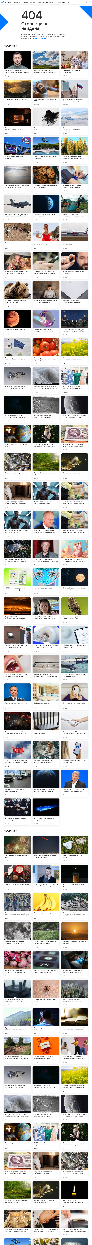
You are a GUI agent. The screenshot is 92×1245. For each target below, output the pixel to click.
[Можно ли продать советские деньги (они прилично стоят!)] (74, 438)
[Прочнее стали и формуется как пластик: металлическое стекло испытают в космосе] (17, 466)
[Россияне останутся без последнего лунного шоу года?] (17, 409)
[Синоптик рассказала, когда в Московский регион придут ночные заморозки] (17, 553)
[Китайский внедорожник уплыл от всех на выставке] (74, 668)
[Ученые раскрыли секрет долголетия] (74, 64)
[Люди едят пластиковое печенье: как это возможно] (46, 179)
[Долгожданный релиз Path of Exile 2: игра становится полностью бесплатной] (17, 725)
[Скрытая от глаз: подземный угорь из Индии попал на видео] (17, 869)
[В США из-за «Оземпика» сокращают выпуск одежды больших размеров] (74, 380)
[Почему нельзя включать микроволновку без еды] (17, 121)
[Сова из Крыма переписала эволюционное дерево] (74, 610)
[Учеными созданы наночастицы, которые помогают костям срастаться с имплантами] (17, 668)
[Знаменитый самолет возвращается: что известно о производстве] (74, 208)
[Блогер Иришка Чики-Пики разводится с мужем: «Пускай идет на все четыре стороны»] (46, 610)
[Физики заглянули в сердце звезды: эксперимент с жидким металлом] (46, 668)
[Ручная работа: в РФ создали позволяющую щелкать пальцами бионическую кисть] (74, 725)
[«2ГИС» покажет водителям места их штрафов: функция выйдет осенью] (17, 581)
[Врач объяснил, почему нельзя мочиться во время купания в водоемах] (46, 840)
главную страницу (41, 38)
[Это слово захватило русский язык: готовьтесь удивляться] (74, 1165)
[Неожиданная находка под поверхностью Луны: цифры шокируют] (17, 1079)
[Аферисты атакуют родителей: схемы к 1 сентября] (46, 869)
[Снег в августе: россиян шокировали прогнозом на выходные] (74, 1136)
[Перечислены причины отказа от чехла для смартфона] (74, 696)
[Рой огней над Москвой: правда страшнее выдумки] (46, 993)
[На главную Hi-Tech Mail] (8, 2)
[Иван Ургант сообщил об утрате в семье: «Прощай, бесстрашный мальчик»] (46, 1021)
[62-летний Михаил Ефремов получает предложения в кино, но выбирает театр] (46, 553)
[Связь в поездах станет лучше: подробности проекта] (17, 955)
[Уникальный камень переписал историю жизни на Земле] (17, 93)
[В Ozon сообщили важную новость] (17, 150)
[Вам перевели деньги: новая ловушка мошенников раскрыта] (46, 265)
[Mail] (2, 2)
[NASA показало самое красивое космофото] (74, 869)
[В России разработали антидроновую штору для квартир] (74, 294)
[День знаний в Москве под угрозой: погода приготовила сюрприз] (46, 438)
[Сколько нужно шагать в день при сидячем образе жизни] (46, 1079)
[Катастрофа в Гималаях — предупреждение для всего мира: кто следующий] (74, 1050)
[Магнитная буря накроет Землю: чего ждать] (74, 1079)
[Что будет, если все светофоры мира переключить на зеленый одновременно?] (46, 927)
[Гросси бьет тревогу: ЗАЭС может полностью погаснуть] (17, 696)
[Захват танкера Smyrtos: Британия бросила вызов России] (17, 179)
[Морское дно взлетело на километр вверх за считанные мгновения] (46, 64)
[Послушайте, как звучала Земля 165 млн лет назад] (46, 466)
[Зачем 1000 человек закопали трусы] (74, 993)
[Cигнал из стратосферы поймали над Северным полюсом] (74, 121)
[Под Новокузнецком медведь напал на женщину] (17, 294)
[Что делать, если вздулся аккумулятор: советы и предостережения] (74, 927)
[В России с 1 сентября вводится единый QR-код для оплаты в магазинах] (46, 1108)
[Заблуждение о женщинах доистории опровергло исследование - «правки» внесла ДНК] (46, 409)
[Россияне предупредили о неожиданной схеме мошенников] (74, 553)
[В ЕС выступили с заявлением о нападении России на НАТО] (17, 351)
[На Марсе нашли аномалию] (17, 323)
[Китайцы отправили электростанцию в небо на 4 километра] (74, 898)
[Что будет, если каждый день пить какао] (17, 1021)
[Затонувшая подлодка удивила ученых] (17, 993)
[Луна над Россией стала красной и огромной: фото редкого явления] (74, 581)
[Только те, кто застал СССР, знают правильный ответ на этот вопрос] (17, 1050)
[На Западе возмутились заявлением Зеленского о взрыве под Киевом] (17, 64)
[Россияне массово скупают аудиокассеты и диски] (46, 1194)
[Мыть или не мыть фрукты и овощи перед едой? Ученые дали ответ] (74, 495)
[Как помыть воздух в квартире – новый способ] (46, 581)
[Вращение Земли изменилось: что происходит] (46, 208)
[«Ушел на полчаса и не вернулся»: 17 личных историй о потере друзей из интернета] (46, 294)
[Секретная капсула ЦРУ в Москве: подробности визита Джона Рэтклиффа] (17, 208)
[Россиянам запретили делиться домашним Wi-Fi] (46, 725)
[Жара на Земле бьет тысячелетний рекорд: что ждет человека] (17, 610)
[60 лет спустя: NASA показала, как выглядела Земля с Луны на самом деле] (74, 409)
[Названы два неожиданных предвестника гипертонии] (74, 179)
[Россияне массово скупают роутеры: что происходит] (17, 1136)
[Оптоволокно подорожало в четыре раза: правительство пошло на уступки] (46, 811)
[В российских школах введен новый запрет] (17, 811)
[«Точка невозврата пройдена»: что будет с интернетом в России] (74, 323)
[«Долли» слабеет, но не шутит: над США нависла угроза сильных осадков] (46, 380)
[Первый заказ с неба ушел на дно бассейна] (46, 150)
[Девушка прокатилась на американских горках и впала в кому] (17, 927)
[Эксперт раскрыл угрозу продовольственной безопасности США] (46, 955)
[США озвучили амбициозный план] (17, 898)
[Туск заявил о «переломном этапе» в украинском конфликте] (46, 524)
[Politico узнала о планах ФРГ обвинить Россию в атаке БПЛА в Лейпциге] (74, 840)
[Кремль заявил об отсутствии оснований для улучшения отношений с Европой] (74, 783)
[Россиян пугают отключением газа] (46, 1165)
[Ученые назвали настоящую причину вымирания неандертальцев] (74, 466)
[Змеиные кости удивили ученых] (17, 236)
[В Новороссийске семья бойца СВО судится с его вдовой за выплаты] (46, 93)
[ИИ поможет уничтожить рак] (74, 955)
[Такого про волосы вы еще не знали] (46, 121)
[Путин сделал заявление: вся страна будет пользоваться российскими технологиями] (74, 1108)
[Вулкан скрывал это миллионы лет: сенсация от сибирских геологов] (17, 1165)
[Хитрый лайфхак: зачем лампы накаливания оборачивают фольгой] (17, 380)
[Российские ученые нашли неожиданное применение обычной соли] (46, 323)
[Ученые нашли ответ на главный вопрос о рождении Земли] (46, 783)
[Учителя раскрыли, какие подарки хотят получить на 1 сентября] (17, 840)
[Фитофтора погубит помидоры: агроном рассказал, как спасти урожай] (46, 351)
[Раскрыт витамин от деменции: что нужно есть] (74, 265)
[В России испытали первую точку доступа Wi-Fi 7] (74, 754)
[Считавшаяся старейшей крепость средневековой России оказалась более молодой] (17, 1194)
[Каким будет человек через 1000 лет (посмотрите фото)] (46, 495)
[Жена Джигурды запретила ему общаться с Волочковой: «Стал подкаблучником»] (17, 265)
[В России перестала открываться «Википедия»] (74, 639)
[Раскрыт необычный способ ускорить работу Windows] (46, 754)
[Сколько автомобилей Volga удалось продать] (17, 783)
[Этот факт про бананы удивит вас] (46, 1050)
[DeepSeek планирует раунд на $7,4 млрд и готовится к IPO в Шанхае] (74, 811)
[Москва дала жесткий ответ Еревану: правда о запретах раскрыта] (74, 93)
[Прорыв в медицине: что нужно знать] (46, 1136)
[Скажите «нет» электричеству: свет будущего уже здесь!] (17, 639)
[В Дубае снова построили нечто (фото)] (46, 898)
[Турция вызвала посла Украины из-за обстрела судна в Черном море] (17, 754)
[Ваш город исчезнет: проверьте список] (17, 438)
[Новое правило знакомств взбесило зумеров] (46, 236)
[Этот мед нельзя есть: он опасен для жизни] (74, 1021)
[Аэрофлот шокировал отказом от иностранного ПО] (74, 236)
